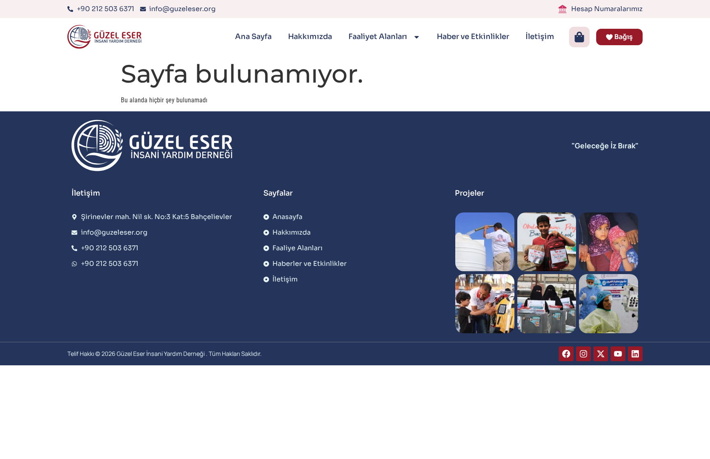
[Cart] (579, 37)
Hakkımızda (310, 36)
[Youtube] (618, 353)
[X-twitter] (600, 353)
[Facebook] (566, 353)
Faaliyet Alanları (378, 36)
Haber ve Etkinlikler (473, 36)
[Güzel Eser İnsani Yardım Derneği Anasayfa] (106, 36)
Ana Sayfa (253, 36)
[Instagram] (583, 353)
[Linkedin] (635, 353)
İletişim (540, 36)
